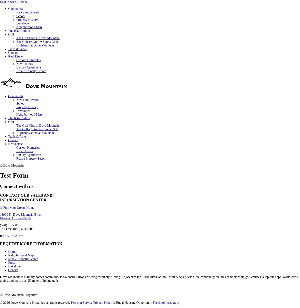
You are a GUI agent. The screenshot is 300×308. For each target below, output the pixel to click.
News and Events (27, 12)
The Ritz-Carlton (19, 30)
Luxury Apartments (28, 67)
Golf (11, 34)
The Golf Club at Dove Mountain (38, 38)
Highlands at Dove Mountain (35, 45)
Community (15, 8)
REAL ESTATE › (11, 235)
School (20, 16)
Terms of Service (81, 302)
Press (11, 262)
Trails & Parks (17, 49)
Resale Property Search (31, 71)
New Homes (24, 63)
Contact (13, 52)
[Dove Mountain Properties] (34, 86)
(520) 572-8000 (17, 1)
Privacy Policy (102, 302)
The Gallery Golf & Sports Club (37, 41)
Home (12, 251)
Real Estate (15, 56)
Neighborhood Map (29, 27)
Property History (27, 19)
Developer (23, 23)
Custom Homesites (28, 60)
